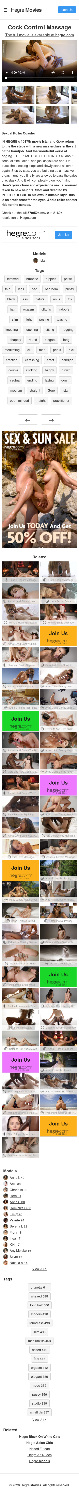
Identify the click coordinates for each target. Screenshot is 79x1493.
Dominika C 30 (20, 1208)
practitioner (61, 400)
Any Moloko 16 (20, 1250)
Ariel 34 (15, 1183)
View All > (39, 1268)
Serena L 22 (18, 1226)
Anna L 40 (17, 1177)
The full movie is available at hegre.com (39, 34)
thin (7, 289)
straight (35, 390)
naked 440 (39, 1349)
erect (50, 360)
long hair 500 (39, 1305)
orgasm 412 (39, 1367)
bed (34, 289)
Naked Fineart (39, 1448)
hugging (68, 329)
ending (32, 380)
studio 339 (39, 1403)
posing (44, 319)
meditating (12, 349)
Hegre (26, 9)
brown (66, 370)
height (41, 400)
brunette (32, 278)
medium (16, 390)
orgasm (28, 309)
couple (13, 370)
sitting (50, 329)
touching (32, 329)
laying (49, 380)
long (66, 339)
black (11, 299)
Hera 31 (15, 1195)
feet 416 (39, 1358)
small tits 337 (39, 1412)
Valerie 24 (17, 1220)
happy (49, 370)
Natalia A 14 (19, 1262)
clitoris (46, 309)
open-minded (19, 400)
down (65, 380)
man (42, 349)
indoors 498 (39, 1314)
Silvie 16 (16, 1256)
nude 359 (39, 1385)
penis (57, 349)
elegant (50, 339)
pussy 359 (39, 1394)
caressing (32, 360)
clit (29, 349)
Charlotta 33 (18, 1189)
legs (21, 289)
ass (25, 299)
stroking (31, 370)
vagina (15, 380)
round (33, 339)
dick (72, 349)
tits (70, 299)
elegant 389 (39, 1376)
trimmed (13, 278)
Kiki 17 (15, 1244)
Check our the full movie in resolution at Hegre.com (32, 215)
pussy (69, 289)
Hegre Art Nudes (40, 1454)
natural (40, 299)
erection (11, 360)
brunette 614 (40, 1287)
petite (68, 278)
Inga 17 (15, 1238)
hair (12, 309)
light (29, 319)
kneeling (11, 329)
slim (15, 319)
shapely (15, 339)
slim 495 (39, 1332)
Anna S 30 (17, 1202)
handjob (67, 360)
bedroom (51, 289)
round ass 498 (39, 1323)
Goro (51, 390)
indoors (64, 309)
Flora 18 (16, 1232)
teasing (62, 319)
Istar (43, 260)
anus (56, 299)
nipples (51, 278)
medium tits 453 (39, 1340)
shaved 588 (39, 1296)
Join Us (67, 9)
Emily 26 (16, 1214)
